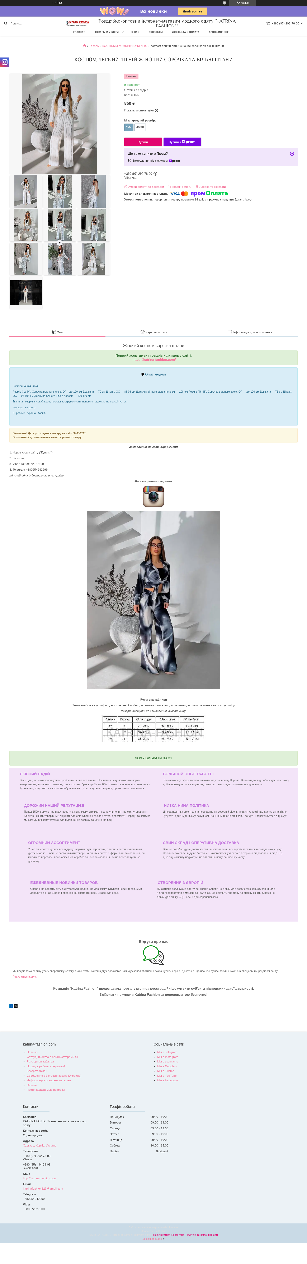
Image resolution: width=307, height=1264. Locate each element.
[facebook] (11, 1006)
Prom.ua (173, 1227)
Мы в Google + (167, 1066)
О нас (135, 32)
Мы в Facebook (167, 1080)
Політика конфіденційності (202, 1234)
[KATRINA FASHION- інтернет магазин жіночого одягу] (77, 23)
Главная (79, 32)
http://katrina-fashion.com (40, 1178)
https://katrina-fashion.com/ (154, 359)
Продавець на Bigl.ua (153, 1231)
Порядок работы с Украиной (46, 1066)
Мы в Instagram (167, 1056)
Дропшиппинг (219, 32)
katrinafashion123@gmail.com (43, 1188)
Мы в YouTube (167, 1075)
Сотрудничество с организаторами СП (53, 1056)
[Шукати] (5, 23)
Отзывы (32, 1085)
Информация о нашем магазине (49, 1080)
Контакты (156, 32)
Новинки (32, 1052)
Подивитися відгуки (25, 976)
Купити (143, 142)
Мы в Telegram (167, 1052)
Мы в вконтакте (167, 1061)
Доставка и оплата (185, 32)
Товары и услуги (107, 32)
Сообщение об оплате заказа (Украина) (54, 1075)
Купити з (175, 142)
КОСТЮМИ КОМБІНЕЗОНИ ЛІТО (124, 45)
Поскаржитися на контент (168, 1234)
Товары (94, 45)
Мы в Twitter (165, 1070)
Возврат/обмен (37, 1070)
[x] (16, 1006)
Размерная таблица (40, 1061)
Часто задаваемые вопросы (46, 1089)
